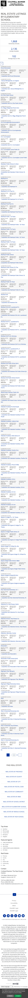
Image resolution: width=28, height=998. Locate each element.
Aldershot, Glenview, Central (8, 633)
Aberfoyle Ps (4, 178)
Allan (2, 698)
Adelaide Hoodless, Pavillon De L (10, 450)
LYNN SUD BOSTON (8, 842)
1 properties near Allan (7, 706)
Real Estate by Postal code (14, 787)
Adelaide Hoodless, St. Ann (8, 492)
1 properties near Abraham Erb (9, 302)
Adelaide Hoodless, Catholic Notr (10, 421)
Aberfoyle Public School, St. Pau (9, 267)
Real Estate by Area (14, 797)
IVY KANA (5, 850)
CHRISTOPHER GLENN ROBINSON (11, 848)
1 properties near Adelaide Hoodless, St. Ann (13, 500)
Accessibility (14, 903)
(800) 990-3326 (10, 880)
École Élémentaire (6, 68)
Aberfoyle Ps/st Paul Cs (7, 204)
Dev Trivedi (5, 844)
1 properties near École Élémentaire (10, 76)
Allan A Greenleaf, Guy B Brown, (9, 725)
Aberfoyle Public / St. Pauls (8, 242)
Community (6, 863)
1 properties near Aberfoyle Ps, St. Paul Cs (12, 199)
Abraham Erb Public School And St (10, 378)
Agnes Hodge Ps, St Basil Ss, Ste (10, 546)
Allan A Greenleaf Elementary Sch (10, 711)
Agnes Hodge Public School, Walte (10, 561)
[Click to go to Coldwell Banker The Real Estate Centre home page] (13, 3)
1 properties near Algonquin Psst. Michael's (12, 679)
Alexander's (4, 646)
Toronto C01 (6, 832)
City (4, 859)
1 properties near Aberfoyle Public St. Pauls (12, 290)
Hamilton (5, 829)
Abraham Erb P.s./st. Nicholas (9, 336)
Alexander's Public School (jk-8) (9, 658)
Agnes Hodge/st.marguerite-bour (9, 575)
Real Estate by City (14, 782)
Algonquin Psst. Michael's (8, 671)
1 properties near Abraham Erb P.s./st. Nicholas (13, 344)
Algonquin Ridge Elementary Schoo (10, 684)
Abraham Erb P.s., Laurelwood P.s (10, 321)
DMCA (14, 905)
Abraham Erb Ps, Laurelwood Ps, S (10, 349)
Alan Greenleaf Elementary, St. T (9, 590)
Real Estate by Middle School (14, 812)
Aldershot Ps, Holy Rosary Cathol (10, 604)
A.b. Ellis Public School (7, 95)
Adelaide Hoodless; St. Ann (8, 504)
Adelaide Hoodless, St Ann (8, 479)
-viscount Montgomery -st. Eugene (10, 81)
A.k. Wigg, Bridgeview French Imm (10, 108)
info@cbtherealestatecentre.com (14, 884)
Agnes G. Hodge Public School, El (10, 532)
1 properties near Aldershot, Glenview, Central (13, 641)
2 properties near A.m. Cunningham (10, 145)
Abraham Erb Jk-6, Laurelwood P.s (10, 307)
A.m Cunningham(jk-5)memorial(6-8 (10, 122)
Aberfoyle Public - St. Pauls (8, 216)
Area (4, 865)
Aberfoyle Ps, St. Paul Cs (7, 191)
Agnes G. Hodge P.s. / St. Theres (9, 517)
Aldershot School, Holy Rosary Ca (10, 618)
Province (5, 856)
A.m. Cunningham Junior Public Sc (10, 149)
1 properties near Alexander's (8, 654)
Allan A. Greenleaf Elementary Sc (10, 740)
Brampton (5, 834)
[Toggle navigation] (2, 7)
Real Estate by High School (14, 817)
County (4, 858)
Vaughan (5, 836)
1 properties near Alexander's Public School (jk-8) (14, 666)
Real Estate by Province (14, 772)
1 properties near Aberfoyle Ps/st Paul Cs (12, 212)
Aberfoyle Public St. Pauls (8, 282)
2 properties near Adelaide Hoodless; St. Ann (13, 512)
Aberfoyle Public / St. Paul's (8, 229)
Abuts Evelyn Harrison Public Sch (10, 392)
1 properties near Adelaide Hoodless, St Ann (12, 487)
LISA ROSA (5, 846)
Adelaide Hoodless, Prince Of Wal (10, 465)
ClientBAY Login (14, 908)
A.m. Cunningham (5, 137)
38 (17, 755)
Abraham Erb (4, 294)
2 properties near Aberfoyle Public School (12, 263)
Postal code (5, 861)
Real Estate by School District (14, 802)
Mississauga (6, 831)
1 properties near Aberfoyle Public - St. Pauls (13, 224)
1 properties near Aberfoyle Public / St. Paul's (13, 237)
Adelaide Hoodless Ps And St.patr (10, 407)
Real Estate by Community (14, 792)
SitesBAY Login (14, 911)
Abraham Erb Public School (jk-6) (10, 363)
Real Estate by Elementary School (14, 807)
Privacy (14, 900)
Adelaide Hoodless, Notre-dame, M (10, 436)
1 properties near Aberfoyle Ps (9, 186)
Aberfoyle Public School (7, 254)
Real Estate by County (14, 777)
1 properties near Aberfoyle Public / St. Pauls (13, 250)
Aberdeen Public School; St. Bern (10, 164)
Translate (25, 986)
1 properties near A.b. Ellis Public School (12, 103)
